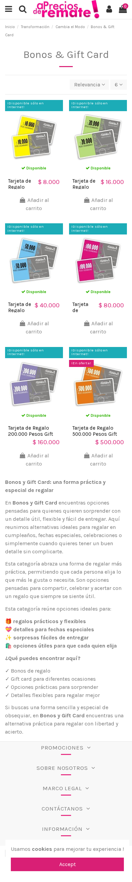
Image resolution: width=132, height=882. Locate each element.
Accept (67, 864)
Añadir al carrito (37, 204)
